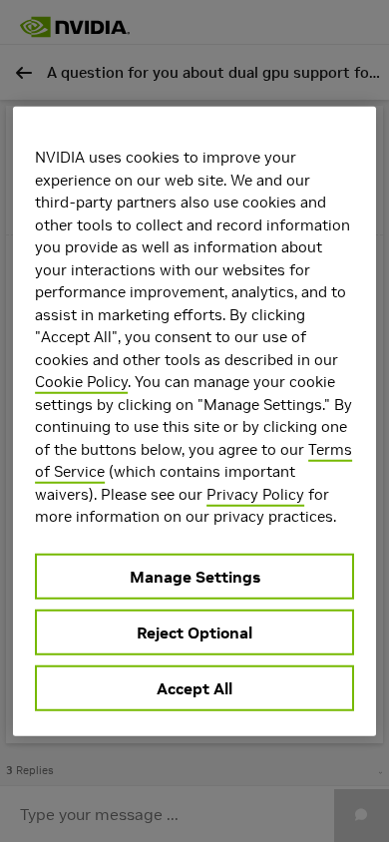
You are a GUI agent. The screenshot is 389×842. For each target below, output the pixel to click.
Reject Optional (194, 631)
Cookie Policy (81, 381)
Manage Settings (195, 576)
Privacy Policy (255, 493)
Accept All (194, 687)
